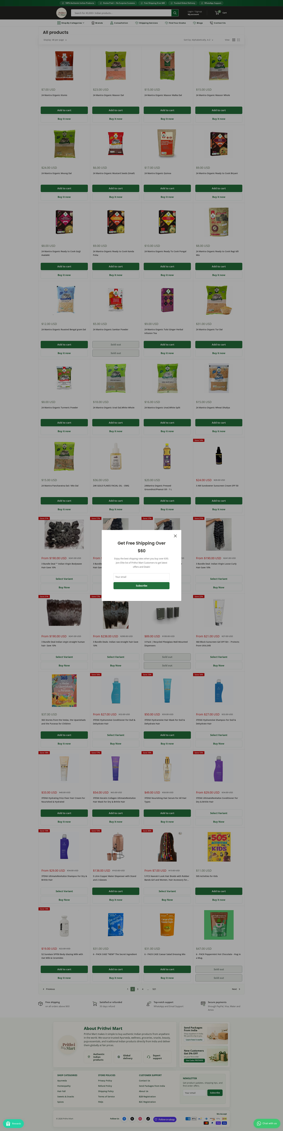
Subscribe (141, 585)
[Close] (175, 536)
